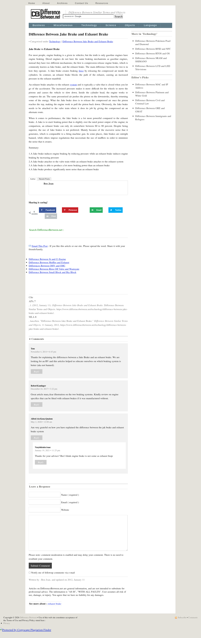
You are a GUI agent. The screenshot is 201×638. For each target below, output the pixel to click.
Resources (101, 3)
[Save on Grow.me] (86, 210)
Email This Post (40, 246)
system (73, 84)
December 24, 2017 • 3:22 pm (44, 388)
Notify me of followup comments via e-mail (53, 572)
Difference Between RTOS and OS (152, 53)
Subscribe (182, 617)
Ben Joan (48, 183)
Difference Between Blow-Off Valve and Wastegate (54, 268)
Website (65, 509)
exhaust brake (54, 603)
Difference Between (28, 617)
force (81, 70)
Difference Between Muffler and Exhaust (49, 262)
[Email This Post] (30, 246)
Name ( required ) (70, 494)
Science (111, 25)
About (46, 3)
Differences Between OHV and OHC (47, 265)
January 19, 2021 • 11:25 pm (47, 450)
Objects (130, 25)
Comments (193, 617)
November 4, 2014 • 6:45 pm (43, 351)
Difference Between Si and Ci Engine (47, 259)
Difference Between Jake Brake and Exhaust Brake (87, 41)
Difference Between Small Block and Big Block (52, 272)
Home (31, 3)
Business (39, 25)
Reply (36, 371)
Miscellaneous (63, 25)
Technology (89, 25)
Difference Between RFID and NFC (153, 48)
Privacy (6, 623)
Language (150, 25)
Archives (62, 3)
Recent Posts (44, 179)
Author (32, 179)
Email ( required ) (70, 502)
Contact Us (81, 3)
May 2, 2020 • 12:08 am (41, 421)
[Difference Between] (46, 18)
